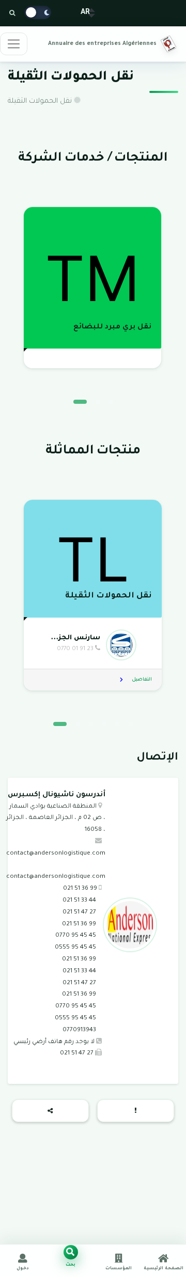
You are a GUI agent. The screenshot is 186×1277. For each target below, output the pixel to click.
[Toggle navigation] (13, 44)
